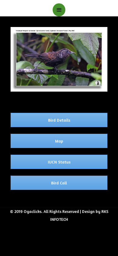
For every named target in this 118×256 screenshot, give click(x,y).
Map (59, 140)
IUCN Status (59, 161)
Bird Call (59, 182)
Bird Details (59, 120)
